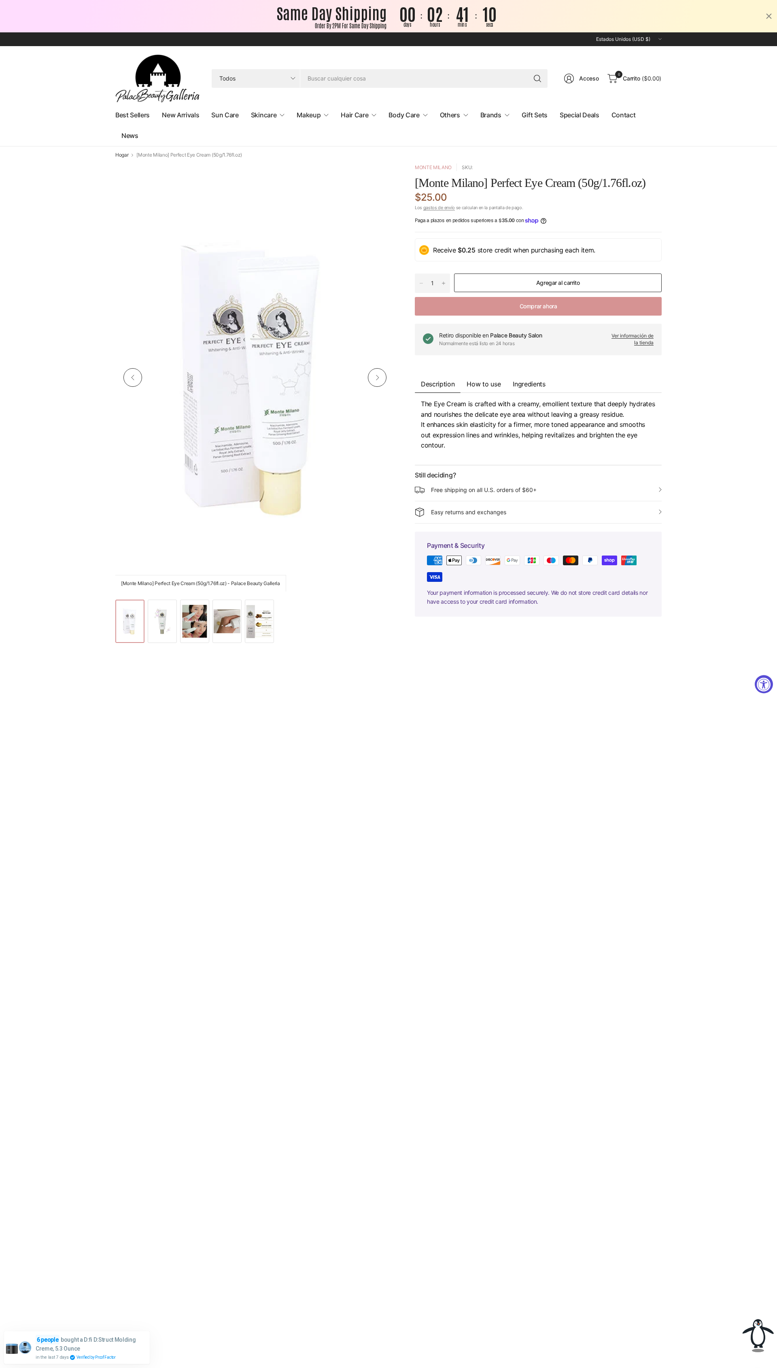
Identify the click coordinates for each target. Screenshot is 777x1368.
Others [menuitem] (450, 115)
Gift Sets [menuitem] (535, 115)
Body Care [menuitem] (403, 115)
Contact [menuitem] (623, 115)
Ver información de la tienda (632, 339)
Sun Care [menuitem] (224, 115)
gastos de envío (439, 207)
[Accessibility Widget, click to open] (764, 684)
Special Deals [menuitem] (579, 115)
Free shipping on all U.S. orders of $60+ (484, 489)
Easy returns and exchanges (468, 512)
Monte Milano (433, 167)
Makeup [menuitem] (309, 115)
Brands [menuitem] (490, 115)
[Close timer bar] (769, 16)
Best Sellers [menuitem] (132, 115)
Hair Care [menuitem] (354, 115)
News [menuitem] (129, 135)
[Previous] (132, 377)
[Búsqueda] (537, 78)
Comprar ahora (538, 306)
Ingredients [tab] (529, 384)
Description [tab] (437, 384)
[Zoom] (379, 179)
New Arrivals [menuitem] (180, 115)
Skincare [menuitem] (263, 115)
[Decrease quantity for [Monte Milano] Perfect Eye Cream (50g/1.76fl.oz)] (421, 283)
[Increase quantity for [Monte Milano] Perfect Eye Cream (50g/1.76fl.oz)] (443, 283)
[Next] (377, 377)
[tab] (484, 383)
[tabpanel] (538, 428)
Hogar (121, 155)
